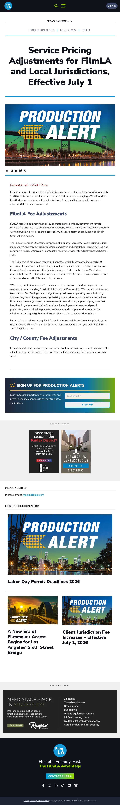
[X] (25, 170)
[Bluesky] (20, 170)
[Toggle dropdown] (72, 21)
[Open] (56, 5)
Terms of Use (43, 800)
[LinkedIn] (12, 170)
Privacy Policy (30, 800)
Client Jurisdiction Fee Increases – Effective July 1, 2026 (86, 637)
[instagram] (50, 785)
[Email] (7, 170)
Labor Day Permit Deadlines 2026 (44, 582)
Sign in (112, 5)
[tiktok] (63, 785)
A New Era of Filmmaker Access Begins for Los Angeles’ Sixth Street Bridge (31, 642)
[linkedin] (56, 785)
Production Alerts (41, 30)
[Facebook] (16, 170)
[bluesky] (76, 785)
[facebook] (43, 785)
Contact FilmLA (60, 776)
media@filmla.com (33, 495)
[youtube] (69, 785)
